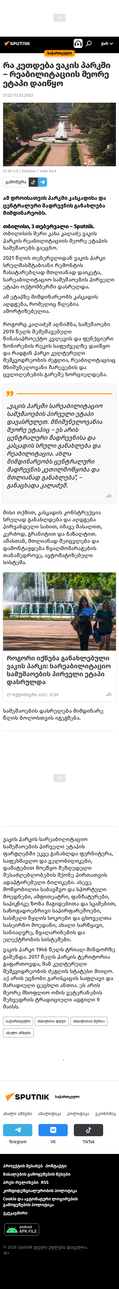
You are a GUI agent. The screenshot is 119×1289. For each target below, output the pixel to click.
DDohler (29, 171)
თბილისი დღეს (52, 1021)
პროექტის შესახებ (23, 1166)
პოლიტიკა (78, 1113)
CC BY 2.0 (10, 171)
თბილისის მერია (89, 1021)
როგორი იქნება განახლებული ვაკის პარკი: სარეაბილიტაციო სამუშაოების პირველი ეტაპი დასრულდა (59, 670)
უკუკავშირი (15, 1213)
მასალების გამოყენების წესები (36, 1174)
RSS (45, 1182)
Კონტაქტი (56, 1166)
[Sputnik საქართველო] (18, 46)
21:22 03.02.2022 (18, 95)
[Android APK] (21, 1230)
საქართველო (18, 1021)
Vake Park (48, 171)
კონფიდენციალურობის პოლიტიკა (40, 1190)
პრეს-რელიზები (20, 1182)
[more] (109, 496)
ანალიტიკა (49, 1113)
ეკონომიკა (106, 1113)
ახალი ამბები (18, 1033)
